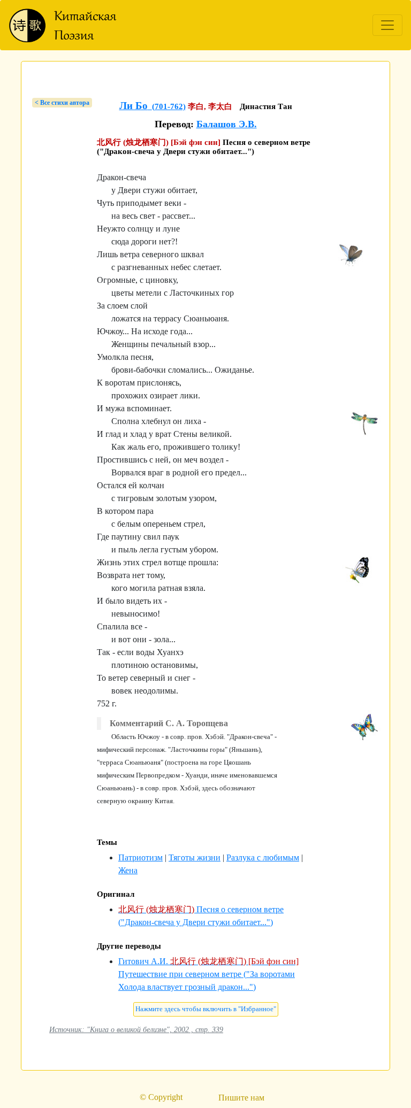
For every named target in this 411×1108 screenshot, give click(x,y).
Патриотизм (140, 857)
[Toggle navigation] (387, 25)
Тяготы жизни (194, 857)
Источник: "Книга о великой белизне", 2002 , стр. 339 (136, 1029)
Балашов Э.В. (226, 124)
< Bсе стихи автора (62, 102)
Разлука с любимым (262, 857)
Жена (128, 870)
